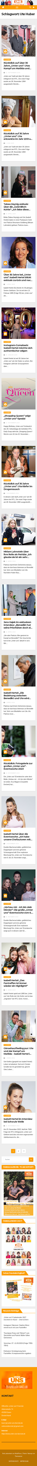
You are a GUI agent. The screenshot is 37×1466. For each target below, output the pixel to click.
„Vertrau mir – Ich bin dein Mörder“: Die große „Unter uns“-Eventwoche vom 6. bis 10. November (18, 911)
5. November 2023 (12, 843)
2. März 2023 (10, 1058)
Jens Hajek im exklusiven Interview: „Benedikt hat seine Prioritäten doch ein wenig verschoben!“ (18, 626)
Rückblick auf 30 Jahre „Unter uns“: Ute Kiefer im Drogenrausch (18, 486)
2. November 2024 (12, 493)
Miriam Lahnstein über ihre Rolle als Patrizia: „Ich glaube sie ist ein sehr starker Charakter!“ (18, 555)
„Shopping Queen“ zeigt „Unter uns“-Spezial (17, 417)
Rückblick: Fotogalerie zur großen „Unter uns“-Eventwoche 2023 (18, 766)
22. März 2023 (11, 990)
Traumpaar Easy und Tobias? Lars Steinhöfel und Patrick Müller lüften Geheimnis (17, 1335)
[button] (30, 7)
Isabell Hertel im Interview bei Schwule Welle (18, 1120)
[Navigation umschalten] (17, 7)
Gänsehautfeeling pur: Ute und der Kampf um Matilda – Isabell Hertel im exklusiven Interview (18, 1052)
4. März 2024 (10, 702)
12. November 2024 (13, 423)
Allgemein (7, 59)
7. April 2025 (10, 284)
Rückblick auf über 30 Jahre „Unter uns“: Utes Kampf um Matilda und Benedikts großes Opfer (17, 67)
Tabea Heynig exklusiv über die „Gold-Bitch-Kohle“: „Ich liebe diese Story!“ (16, 208)
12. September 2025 (13, 72)
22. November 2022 (13, 1126)
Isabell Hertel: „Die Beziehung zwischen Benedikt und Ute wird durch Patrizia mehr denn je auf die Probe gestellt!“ (18, 698)
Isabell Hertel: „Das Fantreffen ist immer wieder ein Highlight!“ (16, 983)
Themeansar (18, 1456)
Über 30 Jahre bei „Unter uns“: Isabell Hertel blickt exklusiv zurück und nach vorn (18, 278)
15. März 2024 (11, 561)
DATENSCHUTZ (13, 1461)
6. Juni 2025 (10, 143)
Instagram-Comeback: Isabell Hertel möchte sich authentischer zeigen (18, 348)
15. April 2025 (11, 214)
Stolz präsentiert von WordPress (12, 1453)
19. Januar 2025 (11, 355)
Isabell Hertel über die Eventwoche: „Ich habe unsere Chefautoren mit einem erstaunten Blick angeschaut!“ (17, 839)
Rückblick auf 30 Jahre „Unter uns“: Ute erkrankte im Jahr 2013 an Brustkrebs (18, 137)
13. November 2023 (13, 773)
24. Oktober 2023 (12, 917)
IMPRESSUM (24, 1461)
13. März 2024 (11, 632)
